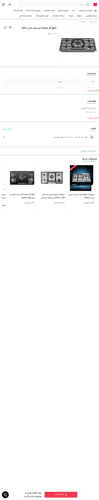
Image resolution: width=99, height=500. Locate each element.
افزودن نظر (7, 129)
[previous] (94, 189)
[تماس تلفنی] (5, 494)
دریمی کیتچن (93, 22)
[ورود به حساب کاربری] (10, 4)
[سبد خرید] (3, 4)
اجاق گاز (82, 22)
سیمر (50, 33)
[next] (5, 189)
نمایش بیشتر (93, 90)
